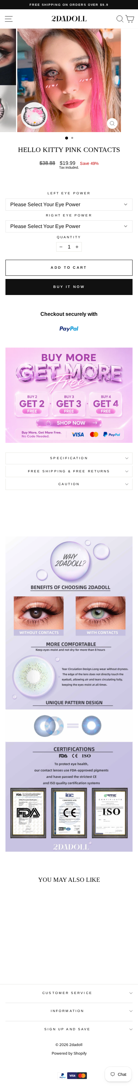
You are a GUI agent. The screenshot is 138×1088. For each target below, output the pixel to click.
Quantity (69, 237)
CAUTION (69, 484)
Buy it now (69, 287)
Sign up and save (67, 1029)
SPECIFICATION (69, 458)
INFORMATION (67, 1011)
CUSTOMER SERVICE (67, 993)
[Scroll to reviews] (69, 180)
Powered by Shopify (69, 1053)
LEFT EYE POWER (69, 193)
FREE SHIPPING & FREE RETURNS (69, 471)
